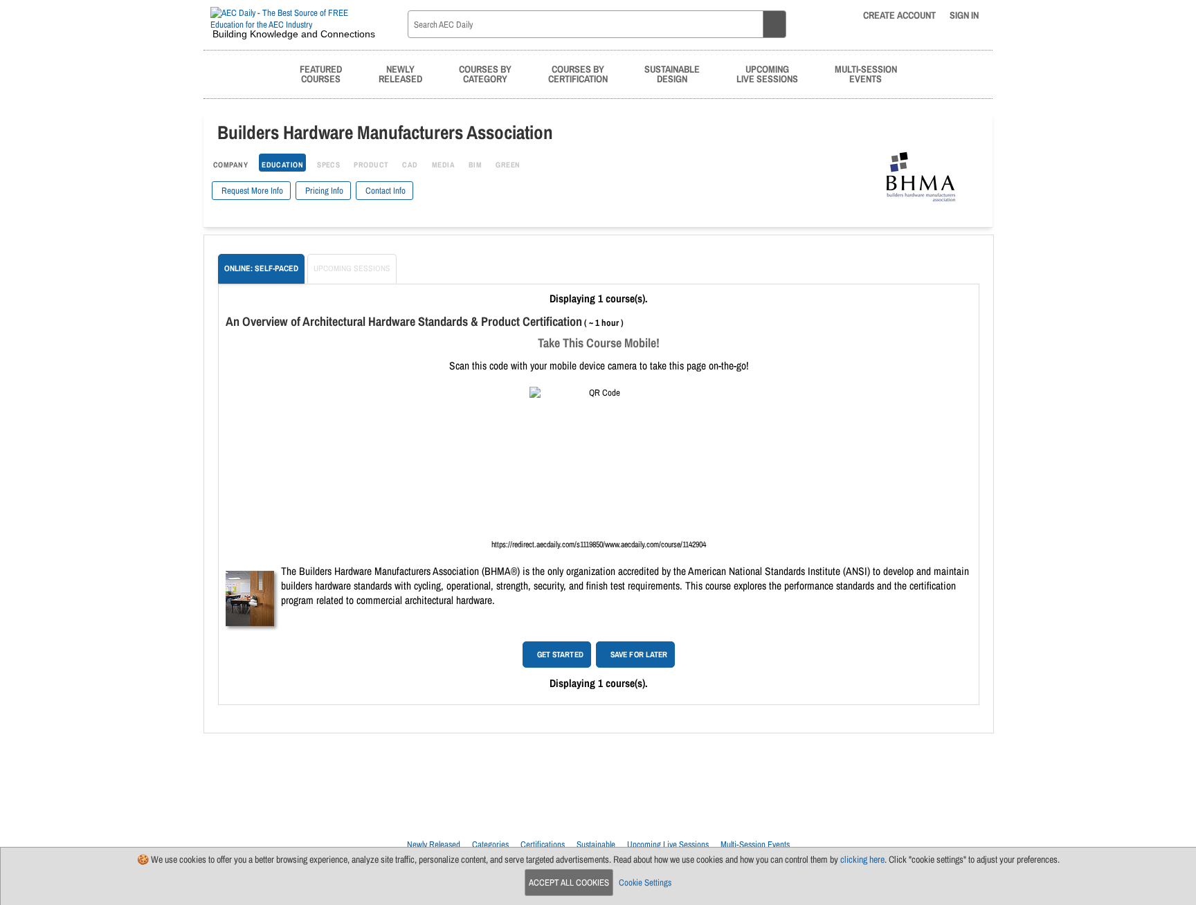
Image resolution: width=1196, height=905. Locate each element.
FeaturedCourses (321, 73)
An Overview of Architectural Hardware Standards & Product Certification (404, 321)
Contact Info (384, 190)
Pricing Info (323, 190)
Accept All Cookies (569, 882)
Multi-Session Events (755, 844)
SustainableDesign (672, 73)
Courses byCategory (485, 73)
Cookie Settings (645, 882)
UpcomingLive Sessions (767, 73)
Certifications (542, 844)
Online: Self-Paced (261, 268)
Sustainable (596, 844)
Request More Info (251, 190)
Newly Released (433, 844)
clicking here (862, 859)
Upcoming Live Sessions (668, 844)
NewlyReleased (400, 73)
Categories (490, 844)
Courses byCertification (578, 73)
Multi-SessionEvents (866, 73)
